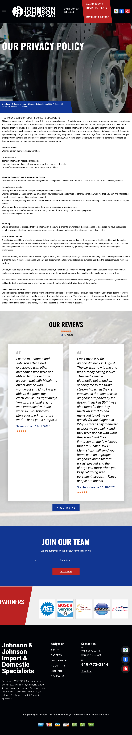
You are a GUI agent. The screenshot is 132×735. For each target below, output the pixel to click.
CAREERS (56, 655)
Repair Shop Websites (52, 714)
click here (66, 571)
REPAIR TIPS (58, 665)
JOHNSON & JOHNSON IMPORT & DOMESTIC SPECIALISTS (32, 118)
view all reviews (66, 508)
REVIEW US (57, 676)
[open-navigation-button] (4, 11)
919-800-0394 (102, 17)
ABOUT (55, 650)
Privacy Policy (102, 714)
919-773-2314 (101, 8)
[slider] (66, 331)
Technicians (66, 560)
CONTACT (56, 670)
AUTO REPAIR (59, 660)
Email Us (86, 671)
